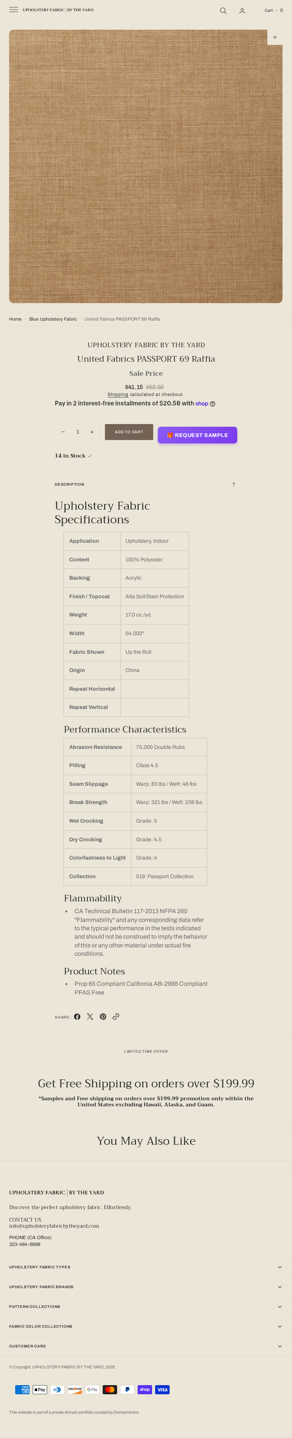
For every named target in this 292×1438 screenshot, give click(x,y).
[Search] (217, 10)
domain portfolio (79, 1412)
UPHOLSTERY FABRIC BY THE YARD (68, 1364)
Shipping (115, 388)
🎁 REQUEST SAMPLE (194, 429)
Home (15, 313)
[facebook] (74, 1012)
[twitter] (87, 1012)
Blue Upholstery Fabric (53, 313)
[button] (13, 10)
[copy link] (113, 1012)
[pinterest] (100, 1012)
